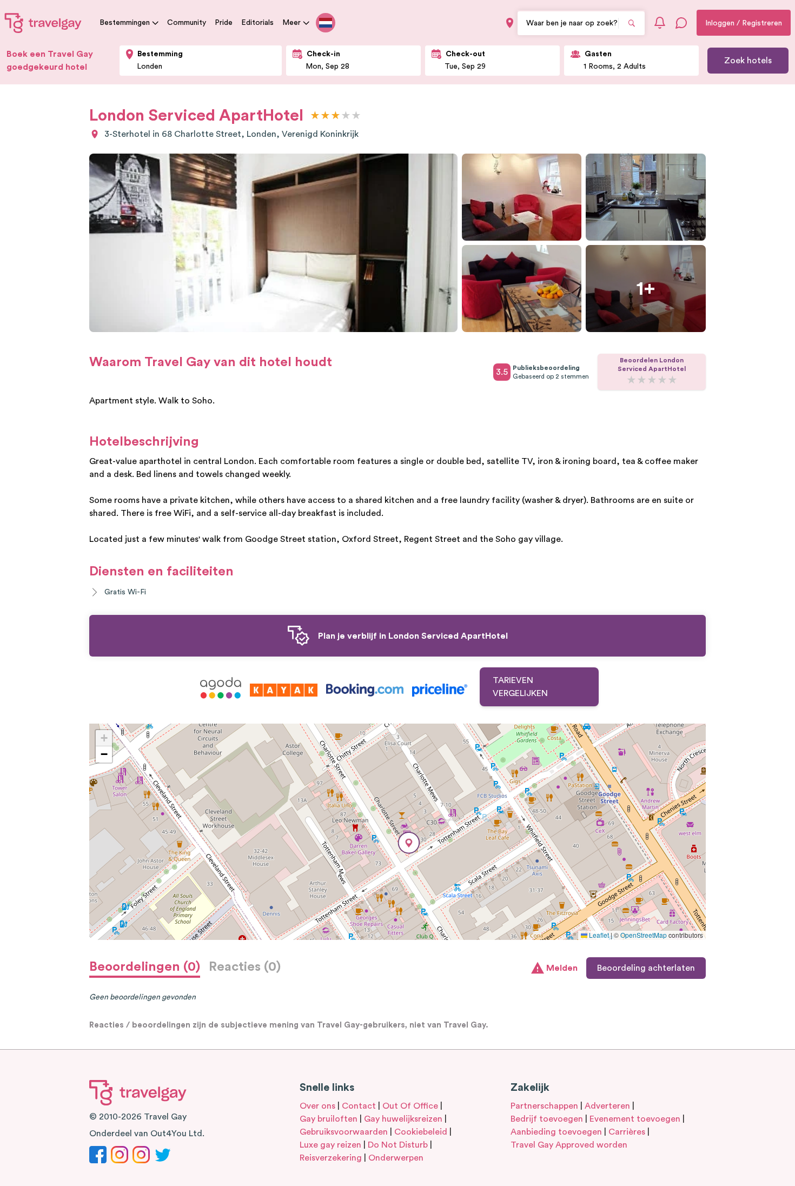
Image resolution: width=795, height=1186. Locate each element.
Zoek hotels (748, 60)
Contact (359, 1106)
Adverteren (607, 1106)
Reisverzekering (331, 1158)
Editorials (257, 22)
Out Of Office (410, 1106)
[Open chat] (681, 22)
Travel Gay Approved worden (569, 1145)
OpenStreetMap (643, 934)
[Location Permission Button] (509, 23)
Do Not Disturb (398, 1145)
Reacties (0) (245, 966)
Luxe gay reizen (330, 1145)
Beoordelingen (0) (144, 966)
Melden (562, 968)
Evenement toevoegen (634, 1119)
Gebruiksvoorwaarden (344, 1132)
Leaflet (598, 934)
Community (186, 22)
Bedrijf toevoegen (547, 1119)
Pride (224, 22)
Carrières (626, 1132)
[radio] (315, 116)
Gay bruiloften (328, 1119)
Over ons (317, 1106)
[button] (409, 843)
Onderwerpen (395, 1158)
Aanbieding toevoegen (556, 1132)
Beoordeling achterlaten (646, 968)
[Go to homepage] (43, 23)
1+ (645, 289)
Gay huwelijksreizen (403, 1119)
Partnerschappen (544, 1106)
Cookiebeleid (420, 1132)
